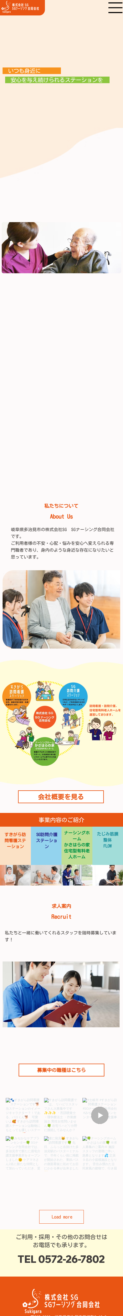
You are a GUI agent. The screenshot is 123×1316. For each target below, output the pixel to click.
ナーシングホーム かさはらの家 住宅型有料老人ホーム (77, 845)
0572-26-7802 (71, 1259)
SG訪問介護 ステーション (46, 840)
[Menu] (115, 8)
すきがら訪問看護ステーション (15, 840)
